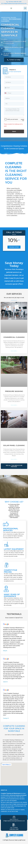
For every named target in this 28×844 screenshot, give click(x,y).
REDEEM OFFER (14, 247)
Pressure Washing (14, 391)
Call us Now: (14, 827)
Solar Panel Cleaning (14, 445)
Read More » (14, 351)
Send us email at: (14, 819)
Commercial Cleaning (14, 337)
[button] (25, 8)
